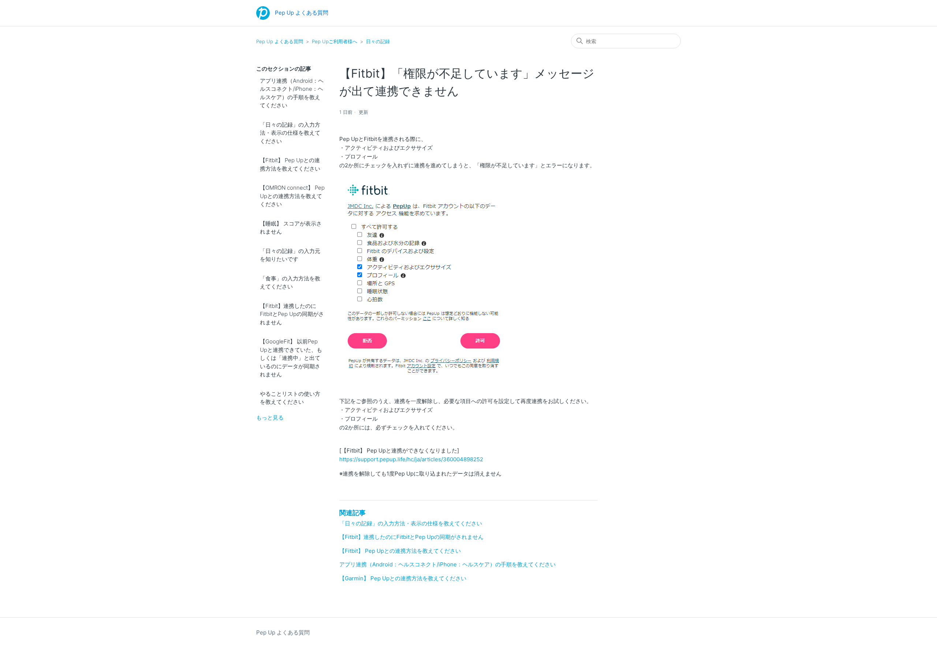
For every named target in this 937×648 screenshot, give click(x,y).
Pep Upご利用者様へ (334, 41)
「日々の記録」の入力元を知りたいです (290, 255)
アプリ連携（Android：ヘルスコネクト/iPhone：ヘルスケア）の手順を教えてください (292, 93)
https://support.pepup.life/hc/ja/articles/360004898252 (411, 459)
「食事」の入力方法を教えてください (290, 282)
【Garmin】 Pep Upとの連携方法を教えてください (402, 578)
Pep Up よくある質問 (279, 41)
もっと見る (270, 417)
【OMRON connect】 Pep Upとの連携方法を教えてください (292, 196)
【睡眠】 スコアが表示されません (291, 227)
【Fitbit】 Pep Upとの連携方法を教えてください (290, 164)
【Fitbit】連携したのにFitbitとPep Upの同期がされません (292, 314)
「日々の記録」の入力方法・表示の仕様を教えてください (290, 133)
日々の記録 (378, 41)
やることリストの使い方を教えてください (290, 398)
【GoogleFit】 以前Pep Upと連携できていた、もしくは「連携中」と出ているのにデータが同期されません (291, 358)
